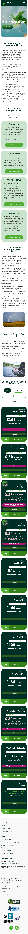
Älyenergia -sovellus (6, 828)
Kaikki (7, 390)
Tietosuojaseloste (6, 850)
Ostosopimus (8, 396)
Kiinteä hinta (18, 390)
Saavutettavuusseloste (7, 853)
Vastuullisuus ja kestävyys (8, 848)
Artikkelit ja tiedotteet (7, 845)
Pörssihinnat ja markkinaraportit (10, 842)
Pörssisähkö (20, 396)
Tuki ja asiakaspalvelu (7, 831)
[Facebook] (11, 928)
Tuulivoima (14, 402)
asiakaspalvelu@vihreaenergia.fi (10, 863)
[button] (9, 416)
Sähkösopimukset (6, 826)
